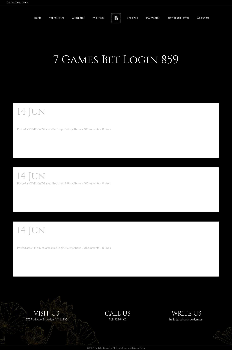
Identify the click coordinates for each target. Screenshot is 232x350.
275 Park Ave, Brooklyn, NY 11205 (46, 319)
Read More (26, 150)
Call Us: (17, 2)
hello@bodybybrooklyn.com (186, 319)
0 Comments (91, 129)
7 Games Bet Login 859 (55, 129)
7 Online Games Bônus (103, 176)
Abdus (77, 129)
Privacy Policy (138, 348)
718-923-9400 (117, 319)
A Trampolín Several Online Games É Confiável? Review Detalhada (113, 116)
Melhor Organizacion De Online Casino (97, 235)
